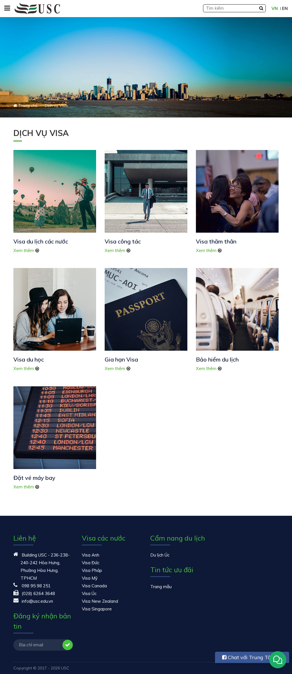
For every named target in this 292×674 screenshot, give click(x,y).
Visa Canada (94, 585)
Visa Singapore (97, 609)
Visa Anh (90, 555)
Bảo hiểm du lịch (217, 359)
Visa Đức (90, 562)
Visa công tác (123, 241)
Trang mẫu (161, 586)
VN (274, 8)
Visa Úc (89, 593)
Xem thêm (23, 250)
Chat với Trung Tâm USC (249, 658)
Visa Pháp (92, 570)
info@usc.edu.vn (37, 601)
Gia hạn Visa (121, 359)
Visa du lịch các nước (40, 241)
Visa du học (28, 359)
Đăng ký (67, 645)
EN (285, 8)
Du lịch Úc (159, 555)
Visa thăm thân (216, 241)
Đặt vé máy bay (34, 477)
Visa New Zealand (100, 601)
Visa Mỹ (90, 578)
